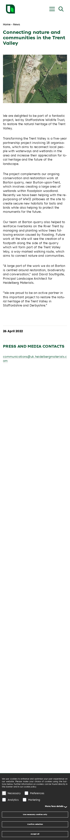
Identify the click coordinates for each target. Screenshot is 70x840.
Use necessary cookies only (35, 814)
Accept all (35, 834)
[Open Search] (61, 9)
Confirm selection (35, 824)
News (16, 24)
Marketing (34, 799)
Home (6, 24)
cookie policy (30, 786)
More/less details (54, 806)
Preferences (37, 793)
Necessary (14, 793)
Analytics (13, 799)
